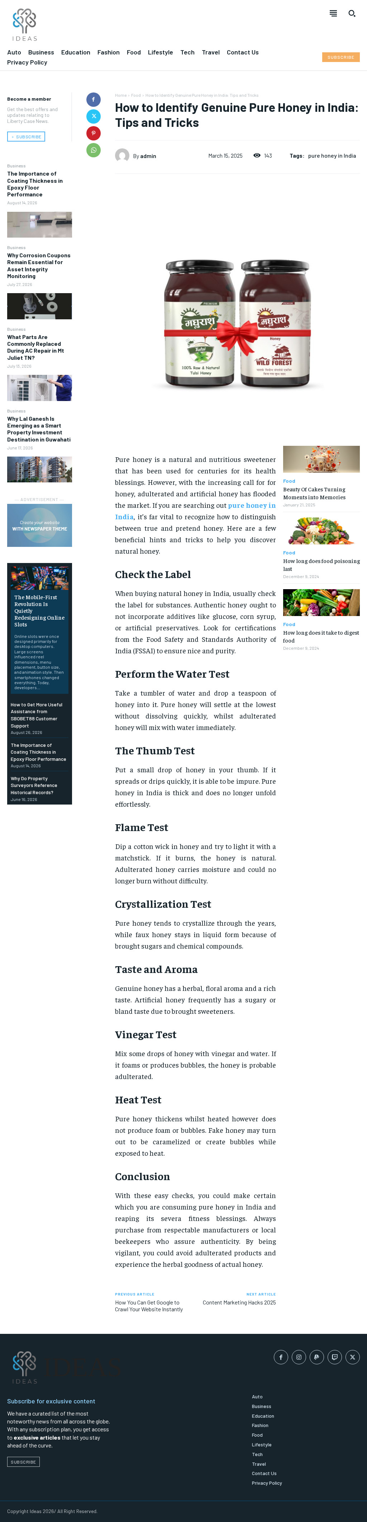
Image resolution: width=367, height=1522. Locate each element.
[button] (352, 13)
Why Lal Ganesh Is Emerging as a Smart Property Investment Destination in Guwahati (39, 429)
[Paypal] (317, 1357)
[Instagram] (299, 1357)
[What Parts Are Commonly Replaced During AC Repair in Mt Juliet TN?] (39, 388)
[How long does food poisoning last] (321, 530)
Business (16, 165)
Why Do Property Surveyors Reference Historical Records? (34, 785)
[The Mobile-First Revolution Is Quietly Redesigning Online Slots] (39, 578)
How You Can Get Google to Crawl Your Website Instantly (149, 1305)
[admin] (124, 155)
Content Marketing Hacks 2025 (239, 1302)
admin (148, 155)
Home (121, 94)
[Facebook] (93, 99)
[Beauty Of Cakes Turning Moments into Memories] (321, 459)
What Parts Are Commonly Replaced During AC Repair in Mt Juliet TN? (35, 347)
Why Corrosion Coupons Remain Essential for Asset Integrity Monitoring (39, 265)
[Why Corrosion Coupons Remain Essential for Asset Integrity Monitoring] (39, 306)
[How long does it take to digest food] (321, 602)
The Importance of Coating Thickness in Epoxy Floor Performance (35, 183)
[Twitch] (335, 1357)
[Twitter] (93, 116)
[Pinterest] (93, 133)
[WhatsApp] (93, 150)
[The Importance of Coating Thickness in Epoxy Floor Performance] (39, 225)
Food (136, 94)
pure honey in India (332, 155)
